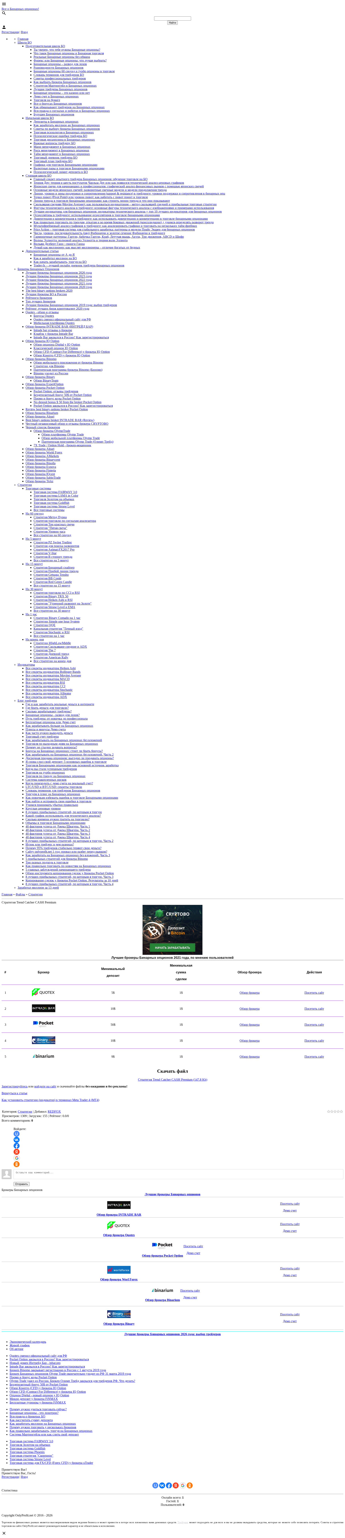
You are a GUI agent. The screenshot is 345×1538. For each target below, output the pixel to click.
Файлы (20, 894)
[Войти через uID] (17, 1134)
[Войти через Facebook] (17, 1146)
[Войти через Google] (17, 1158)
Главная (7, 894)
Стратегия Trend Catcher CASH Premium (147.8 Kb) (172, 1079)
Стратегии (35, 894)
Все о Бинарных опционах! (20, 9)
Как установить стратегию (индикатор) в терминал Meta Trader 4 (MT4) (50, 1100)
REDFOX (54, 1111)
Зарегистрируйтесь (15, 1086)
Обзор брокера (250, 992)
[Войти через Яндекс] (17, 1152)
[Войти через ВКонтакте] (17, 1140)
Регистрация (10, 32)
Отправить (21, 1184)
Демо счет (290, 1210)
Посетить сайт (314, 992)
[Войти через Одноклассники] (17, 1164)
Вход (24, 32)
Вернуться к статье (14, 1093)
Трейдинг (182, 1522)
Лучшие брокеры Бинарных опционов (172, 1194)
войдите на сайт (45, 1086)
